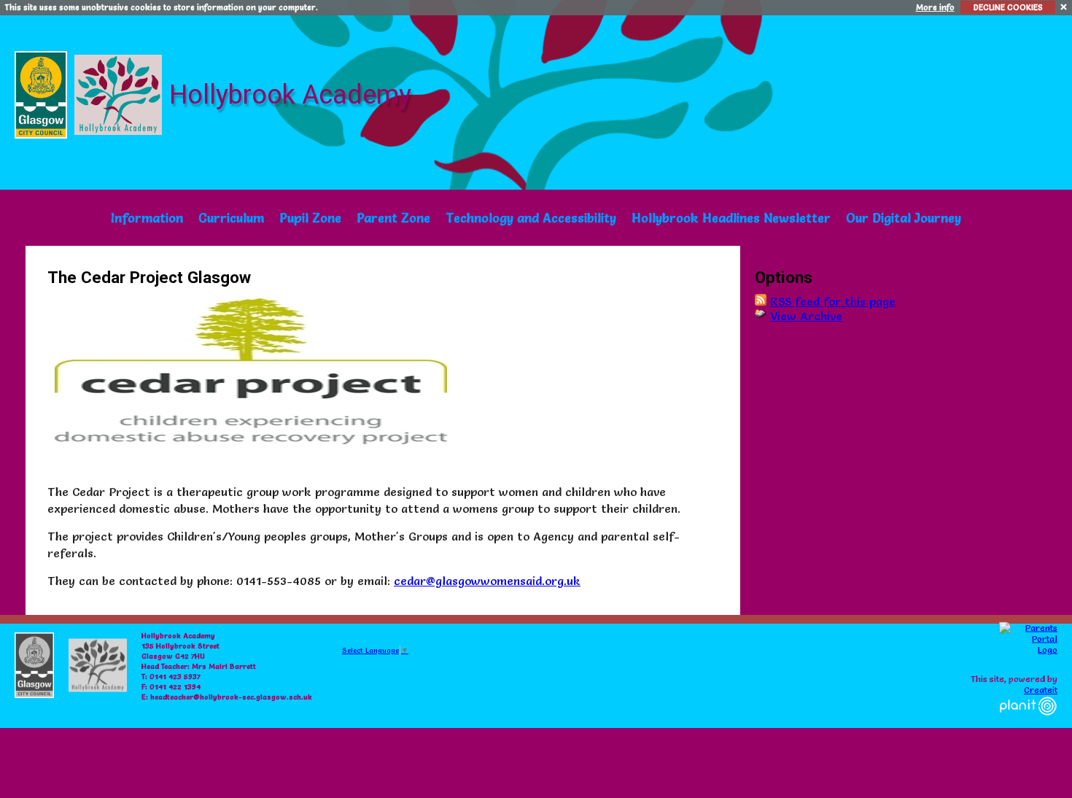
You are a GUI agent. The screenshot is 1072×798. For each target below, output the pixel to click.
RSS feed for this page (833, 301)
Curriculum (231, 217)
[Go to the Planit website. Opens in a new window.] (1028, 723)
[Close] (1064, 6)
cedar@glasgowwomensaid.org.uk (487, 580)
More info (935, 7)
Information (147, 217)
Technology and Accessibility (531, 217)
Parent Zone (393, 217)
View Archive (806, 316)
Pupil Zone (310, 217)
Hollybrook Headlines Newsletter (731, 217)
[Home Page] (120, 91)
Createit (1040, 689)
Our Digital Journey (903, 217)
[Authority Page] (43, 91)
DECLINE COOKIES (1008, 7)
